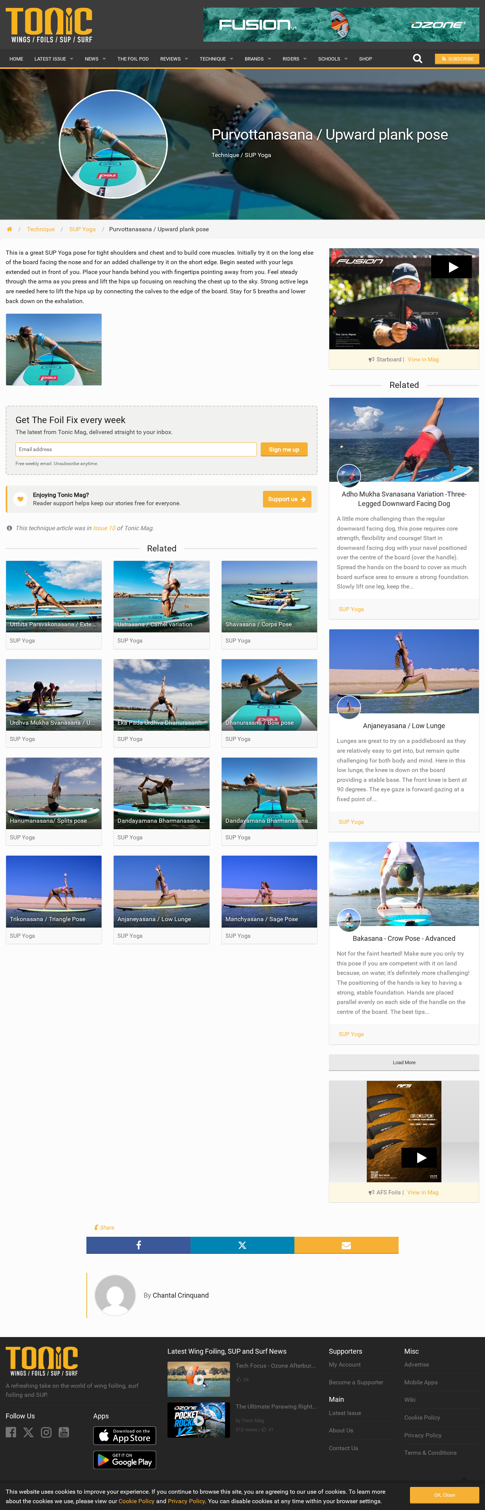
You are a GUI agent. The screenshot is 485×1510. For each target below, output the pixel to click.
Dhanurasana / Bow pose (259, 722)
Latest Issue (50, 59)
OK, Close (444, 1495)
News (92, 59)
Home (16, 59)
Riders (291, 59)
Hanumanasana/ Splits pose (48, 820)
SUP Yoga (351, 609)
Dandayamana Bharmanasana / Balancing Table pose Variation (163, 820)
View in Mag (423, 359)
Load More (404, 1062)
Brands (254, 59)
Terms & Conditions (430, 1452)
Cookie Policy (422, 1417)
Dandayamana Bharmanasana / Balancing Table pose (271, 820)
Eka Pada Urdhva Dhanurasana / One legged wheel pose (163, 722)
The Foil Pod (133, 59)
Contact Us (343, 1448)
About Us (341, 1430)
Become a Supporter (356, 1382)
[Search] (417, 58)
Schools (329, 59)
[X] (29, 1434)
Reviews (170, 59)
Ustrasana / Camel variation (154, 624)
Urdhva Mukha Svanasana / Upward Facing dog (56, 722)
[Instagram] (47, 1434)
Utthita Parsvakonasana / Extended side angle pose (56, 624)
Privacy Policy (423, 1435)
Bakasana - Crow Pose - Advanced (404, 938)
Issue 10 (105, 528)
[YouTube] (64, 1434)
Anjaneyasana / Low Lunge (154, 919)
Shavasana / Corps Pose (258, 624)
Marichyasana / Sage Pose (261, 919)
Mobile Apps (421, 1382)
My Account (345, 1364)
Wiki (410, 1399)
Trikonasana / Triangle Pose (47, 919)
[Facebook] (11, 1434)
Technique (213, 59)
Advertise (416, 1364)
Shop (365, 59)
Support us (282, 499)
